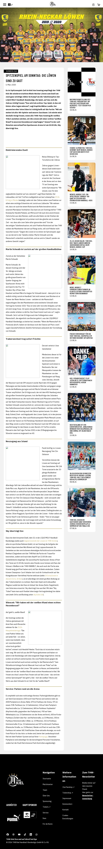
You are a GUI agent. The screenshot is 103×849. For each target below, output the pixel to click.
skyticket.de (38, 595)
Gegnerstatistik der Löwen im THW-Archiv (40, 541)
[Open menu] (4, 4)
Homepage (43, 737)
